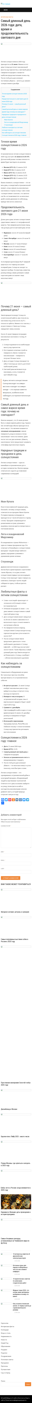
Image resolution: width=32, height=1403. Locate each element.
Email (3, 860)
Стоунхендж (8, 125)
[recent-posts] (12, 1249)
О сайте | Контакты (18, 1398)
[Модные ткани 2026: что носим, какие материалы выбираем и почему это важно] (6, 1290)
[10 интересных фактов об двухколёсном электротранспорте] (6, 1254)
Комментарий (6, 826)
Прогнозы (4, 1366)
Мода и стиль (5, 1333)
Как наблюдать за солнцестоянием (14, 133)
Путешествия (5, 1369)
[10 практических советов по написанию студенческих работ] (6, 1279)
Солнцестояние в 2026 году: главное (14, 135)
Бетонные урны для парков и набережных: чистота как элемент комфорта (20, 1268)
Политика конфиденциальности (16, 1400)
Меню (6, 10)
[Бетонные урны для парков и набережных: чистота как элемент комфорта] (6, 1266)
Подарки (4, 1350)
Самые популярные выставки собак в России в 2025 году (14, 940)
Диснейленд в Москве (9, 1109)
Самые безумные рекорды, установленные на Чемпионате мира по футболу (15, 1240)
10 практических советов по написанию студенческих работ (21, 1281)
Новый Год (4, 1343)
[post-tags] (27, 1249)
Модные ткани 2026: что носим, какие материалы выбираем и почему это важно (21, 1293)
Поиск (3, 1381)
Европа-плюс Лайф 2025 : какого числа (15, 1136)
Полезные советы (7, 1359)
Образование (5, 1346)
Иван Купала (8, 120)
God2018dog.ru (6, 1398)
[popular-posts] (4, 1249)
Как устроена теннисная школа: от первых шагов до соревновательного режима (22, 1307)
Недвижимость (6, 1336)
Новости (4, 1340)
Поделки (4, 1353)
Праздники (5, 1363)
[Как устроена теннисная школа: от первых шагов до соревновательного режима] (6, 1304)
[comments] (20, 1249)
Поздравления (6, 1356)
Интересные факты (7, 17)
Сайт (2, 868)
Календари (5, 1330)
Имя (3, 852)
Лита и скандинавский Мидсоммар (16, 122)
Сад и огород (5, 1373)
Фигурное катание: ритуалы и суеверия (15, 912)
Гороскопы (4, 1323)
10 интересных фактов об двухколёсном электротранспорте (21, 1256)
